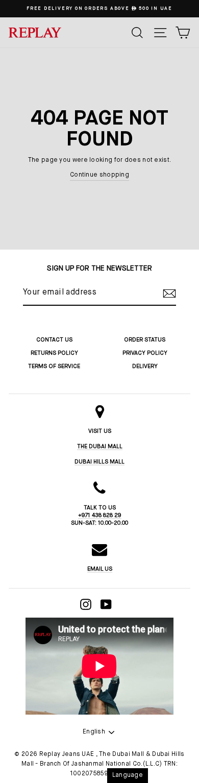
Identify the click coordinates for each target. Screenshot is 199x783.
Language (127, 775)
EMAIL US (99, 569)
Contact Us (54, 339)
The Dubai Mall (99, 446)
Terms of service (54, 366)
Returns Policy (54, 353)
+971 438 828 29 (99, 515)
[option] (99, 8)
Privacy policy (144, 353)
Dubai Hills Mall (99, 461)
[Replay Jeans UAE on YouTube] (106, 604)
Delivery (145, 366)
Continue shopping (99, 175)
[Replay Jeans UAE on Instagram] (85, 604)
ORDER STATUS (144, 339)
